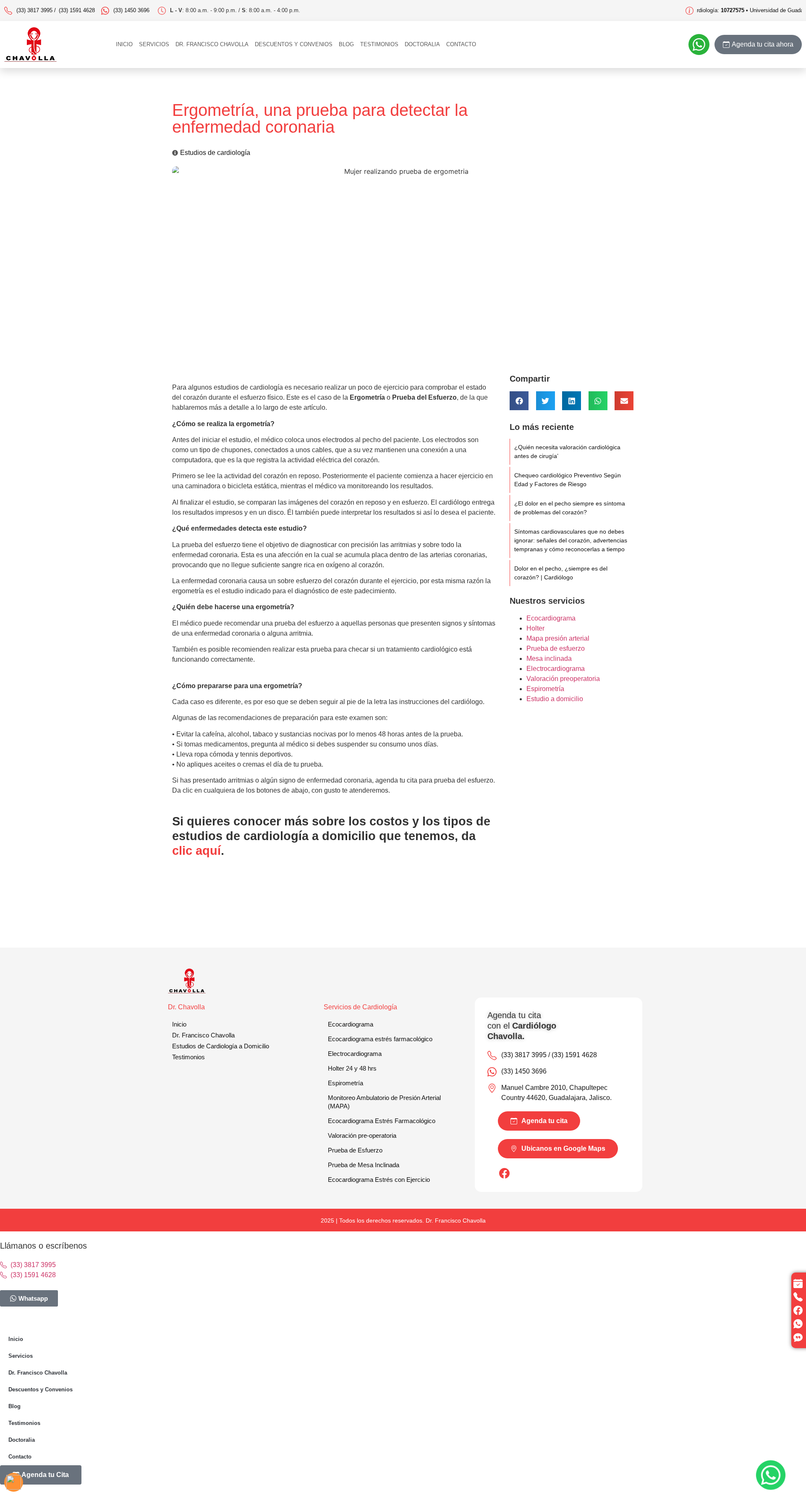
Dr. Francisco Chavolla (212, 44)
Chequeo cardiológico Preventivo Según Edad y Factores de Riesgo (567, 479)
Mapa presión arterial (557, 638)
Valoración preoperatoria (563, 678)
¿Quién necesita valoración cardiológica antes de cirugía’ (567, 451)
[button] (519, 400)
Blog (346, 44)
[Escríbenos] (799, 1323)
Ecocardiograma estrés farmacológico (380, 1038)
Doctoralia (422, 44)
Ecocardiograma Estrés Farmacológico (381, 1120)
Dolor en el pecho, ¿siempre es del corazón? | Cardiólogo (560, 573)
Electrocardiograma (555, 668)
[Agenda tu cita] (799, 1283)
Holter (535, 628)
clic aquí (196, 850)
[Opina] (799, 1337)
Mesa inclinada (549, 658)
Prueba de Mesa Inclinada (363, 1164)
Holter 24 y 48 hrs (352, 1068)
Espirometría (545, 688)
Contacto (461, 44)
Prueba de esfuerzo (555, 648)
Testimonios (379, 44)
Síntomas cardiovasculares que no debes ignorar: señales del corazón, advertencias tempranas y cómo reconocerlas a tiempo (570, 540)
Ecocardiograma (551, 618)
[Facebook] (799, 1310)
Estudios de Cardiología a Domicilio (220, 1046)
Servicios (154, 44)
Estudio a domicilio (554, 698)
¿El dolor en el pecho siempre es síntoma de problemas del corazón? (569, 508)
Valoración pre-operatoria (362, 1135)
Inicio (124, 44)
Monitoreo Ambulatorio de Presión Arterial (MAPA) (384, 1102)
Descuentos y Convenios (293, 44)
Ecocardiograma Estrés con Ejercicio (379, 1179)
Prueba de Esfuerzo (355, 1150)
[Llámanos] (799, 1297)
